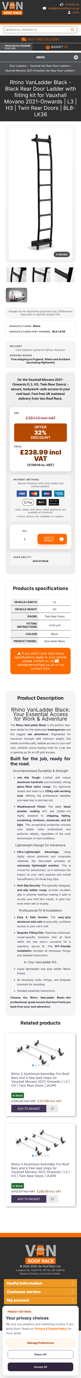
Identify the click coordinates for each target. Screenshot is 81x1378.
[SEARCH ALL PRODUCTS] (72, 29)
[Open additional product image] (16, 275)
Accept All (40, 1366)
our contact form (47, 666)
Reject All (40, 1354)
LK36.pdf (54, 625)
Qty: (24, 530)
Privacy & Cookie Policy (51, 1328)
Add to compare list (52, 1108)
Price (18, 446)
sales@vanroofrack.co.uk (63, 8)
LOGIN (75, 12)
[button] (33, 1065)
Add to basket (29, 1108)
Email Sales (10, 48)
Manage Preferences (40, 1342)
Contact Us (72, 4)
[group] (40, 1052)
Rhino (36, 326)
